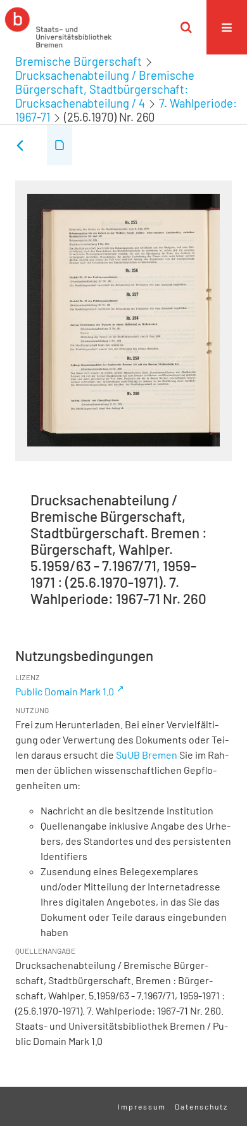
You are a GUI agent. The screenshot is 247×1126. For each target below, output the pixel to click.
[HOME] (58, 27)
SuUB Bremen (146, 755)
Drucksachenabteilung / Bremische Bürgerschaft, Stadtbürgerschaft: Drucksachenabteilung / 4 (104, 89)
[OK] (186, 27)
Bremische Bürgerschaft (78, 61)
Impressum (142, 1106)
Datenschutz (201, 1106)
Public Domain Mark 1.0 (64, 691)
